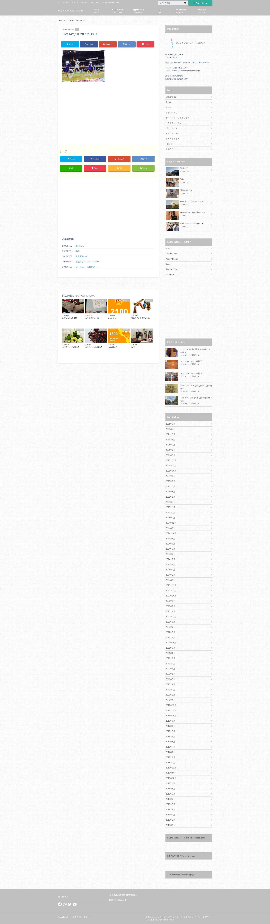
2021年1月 (170, 663)
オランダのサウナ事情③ (191, 373)
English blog (171, 97)
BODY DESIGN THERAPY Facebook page (186, 838)
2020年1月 (170, 700)
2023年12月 (171, 585)
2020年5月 (170, 679)
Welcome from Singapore (191, 225)
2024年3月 (170, 569)
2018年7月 (170, 794)
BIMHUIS (80, 246)
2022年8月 (170, 627)
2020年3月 (170, 689)
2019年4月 (170, 747)
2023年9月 (170, 601)
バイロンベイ (171, 128)
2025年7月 (170, 486)
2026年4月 (170, 439)
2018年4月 (170, 809)
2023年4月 (170, 611)
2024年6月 (170, 554)
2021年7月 (170, 648)
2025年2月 (170, 512)
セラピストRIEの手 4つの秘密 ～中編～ (195, 351)
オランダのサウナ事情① (191, 361)
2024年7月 (170, 549)
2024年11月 (171, 528)
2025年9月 (170, 476)
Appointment (202, 3)
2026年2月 (170, 450)
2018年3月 (170, 814)
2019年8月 (170, 726)
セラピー (171, 144)
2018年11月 (171, 773)
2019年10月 (171, 715)
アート (169, 107)
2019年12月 (171, 705)
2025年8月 (170, 481)
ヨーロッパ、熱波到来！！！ (88, 267)
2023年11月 (171, 590)
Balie (78, 251)
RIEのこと (170, 102)
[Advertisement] (108, 115)
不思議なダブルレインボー (87, 261)
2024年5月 (170, 559)
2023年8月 (170, 606)
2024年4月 (170, 564)
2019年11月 (171, 710)
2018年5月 (170, 804)
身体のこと (171, 149)
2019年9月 (170, 721)
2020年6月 (170, 674)
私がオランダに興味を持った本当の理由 (196, 399)
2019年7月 (170, 731)
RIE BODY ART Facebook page (181, 856)
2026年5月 (170, 434)
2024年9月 (170, 538)
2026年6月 (170, 429)
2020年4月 (170, 684)
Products (202, 10)
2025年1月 (170, 517)
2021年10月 (171, 642)
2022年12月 (171, 616)
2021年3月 (170, 653)
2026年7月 (170, 424)
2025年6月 (170, 491)
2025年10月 (171, 471)
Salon (159, 10)
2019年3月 (170, 752)
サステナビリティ (173, 123)
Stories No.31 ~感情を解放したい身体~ (196, 387)
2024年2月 (170, 575)
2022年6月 (170, 637)
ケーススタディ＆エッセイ (177, 118)
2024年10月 (171, 533)
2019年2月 (170, 757)
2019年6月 (170, 736)
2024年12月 (171, 523)
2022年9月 (170, 622)
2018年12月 (171, 768)
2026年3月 (170, 444)
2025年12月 (171, 460)
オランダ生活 (171, 112)
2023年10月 (171, 595)
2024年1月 (170, 580)
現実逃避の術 (81, 256)
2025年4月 (170, 502)
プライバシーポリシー (82, 917)
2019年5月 (170, 741)
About (96, 10)
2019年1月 (170, 762)
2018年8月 (170, 788)
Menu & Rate (117, 10)
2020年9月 (170, 668)
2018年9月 (170, 783)
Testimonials (180, 10)
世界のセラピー (172, 138)
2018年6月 (170, 799)
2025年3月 (170, 507)
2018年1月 (170, 825)
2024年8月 (170, 544)
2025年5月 (170, 497)
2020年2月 (170, 695)
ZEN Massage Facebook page (181, 874)
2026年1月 (170, 455)
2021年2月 (170, 658)
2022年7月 (170, 632)
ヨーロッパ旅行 (172, 133)
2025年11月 (171, 465)
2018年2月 (170, 820)
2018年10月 (171, 778)
